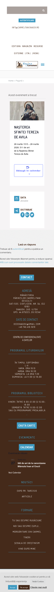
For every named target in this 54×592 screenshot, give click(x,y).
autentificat (18, 249)
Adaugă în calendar (28, 170)
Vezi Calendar (14, 472)
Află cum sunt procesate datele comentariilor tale (24, 262)
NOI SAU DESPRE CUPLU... (27, 526)
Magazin (27, 46)
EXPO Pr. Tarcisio (27, 490)
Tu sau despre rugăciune (27, 520)
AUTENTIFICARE (27, 20)
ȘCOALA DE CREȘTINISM (27, 543)
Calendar (26, 447)
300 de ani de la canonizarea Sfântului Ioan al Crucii (32, 465)
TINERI (27, 537)
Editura (16, 46)
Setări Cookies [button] (38, 581)
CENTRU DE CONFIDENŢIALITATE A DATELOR (27, 339)
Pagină (19, 81)
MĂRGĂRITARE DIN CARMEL (27, 531)
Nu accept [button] (24, 587)
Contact (26, 277)
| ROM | (35, 53)
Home (11, 81)
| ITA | (27, 53)
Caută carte (26, 425)
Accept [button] (12, 587)
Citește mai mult (38, 587)
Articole (27, 496)
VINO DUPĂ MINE (27, 548)
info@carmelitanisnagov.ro (25, 27)
